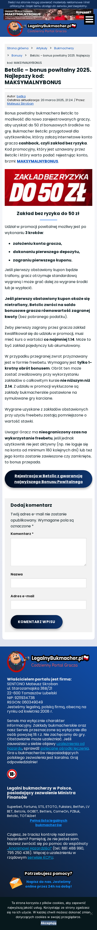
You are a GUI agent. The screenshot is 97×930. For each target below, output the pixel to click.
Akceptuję (49, 923)
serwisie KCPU (40, 857)
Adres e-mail (22, 596)
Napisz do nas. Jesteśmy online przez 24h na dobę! (48, 884)
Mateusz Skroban (20, 103)
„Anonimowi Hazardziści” (29, 848)
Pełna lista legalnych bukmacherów (48, 823)
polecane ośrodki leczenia (64, 748)
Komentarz (22, 533)
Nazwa (17, 574)
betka (21, 96)
